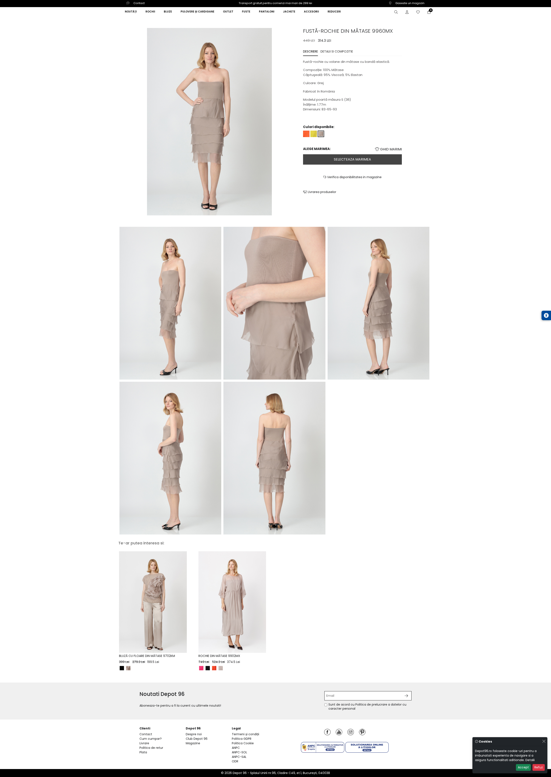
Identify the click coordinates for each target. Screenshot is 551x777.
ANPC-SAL (239, 757)
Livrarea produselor (321, 192)
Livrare (144, 743)
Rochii (150, 11)
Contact (139, 3)
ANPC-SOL (239, 752)
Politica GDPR (241, 739)
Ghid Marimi (390, 149)
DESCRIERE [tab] (310, 51)
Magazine (193, 743)
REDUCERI (334, 11)
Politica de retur (151, 748)
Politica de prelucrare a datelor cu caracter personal (367, 706)
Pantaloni (266, 11)
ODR (235, 761)
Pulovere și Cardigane (197, 11)
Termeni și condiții (245, 734)
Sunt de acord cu (367, 707)
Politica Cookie (243, 743)
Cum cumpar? (150, 739)
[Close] (544, 741)
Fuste (246, 11)
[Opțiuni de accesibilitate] (546, 315)
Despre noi (194, 734)
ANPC (236, 748)
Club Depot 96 (196, 739)
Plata (143, 752)
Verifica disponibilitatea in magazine (354, 177)
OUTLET (228, 11)
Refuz (538, 767)
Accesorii (311, 11)
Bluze (168, 11)
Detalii (530, 760)
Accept (523, 767)
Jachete (289, 11)
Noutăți (131, 11)
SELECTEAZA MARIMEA (352, 159)
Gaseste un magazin (409, 3)
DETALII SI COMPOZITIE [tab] (336, 51)
